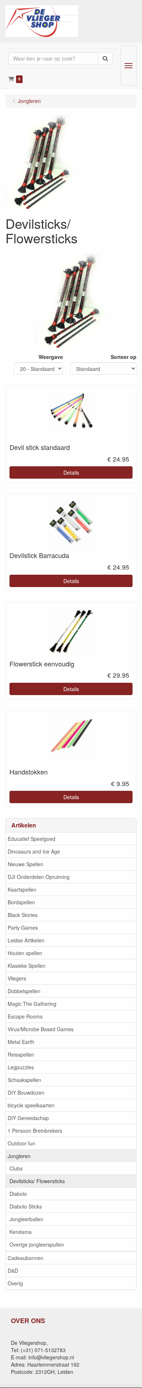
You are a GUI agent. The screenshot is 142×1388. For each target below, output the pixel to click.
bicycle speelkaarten (31, 1105)
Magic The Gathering (32, 1003)
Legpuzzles (21, 1067)
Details (71, 472)
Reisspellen (21, 1054)
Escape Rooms (25, 1016)
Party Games (23, 927)
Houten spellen (25, 953)
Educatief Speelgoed (31, 838)
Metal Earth (21, 1041)
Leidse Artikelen (26, 940)
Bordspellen (21, 902)
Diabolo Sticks (25, 1206)
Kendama (20, 1231)
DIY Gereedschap (28, 1117)
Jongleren (19, 1156)
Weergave (51, 356)
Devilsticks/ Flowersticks (37, 1181)
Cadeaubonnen (25, 1257)
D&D (13, 1270)
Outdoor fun (21, 1143)
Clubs (16, 1168)
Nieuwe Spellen (25, 864)
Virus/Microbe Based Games (41, 1029)
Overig (15, 1283)
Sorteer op (124, 356)
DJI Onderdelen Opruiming (39, 876)
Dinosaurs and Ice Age (34, 851)
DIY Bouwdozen (26, 1092)
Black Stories (23, 914)
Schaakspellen (24, 1079)
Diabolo (18, 1193)
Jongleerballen (26, 1219)
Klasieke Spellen (27, 965)
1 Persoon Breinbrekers (35, 1130)
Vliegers (17, 978)
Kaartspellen (22, 889)
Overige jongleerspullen (36, 1244)
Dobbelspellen (24, 991)
